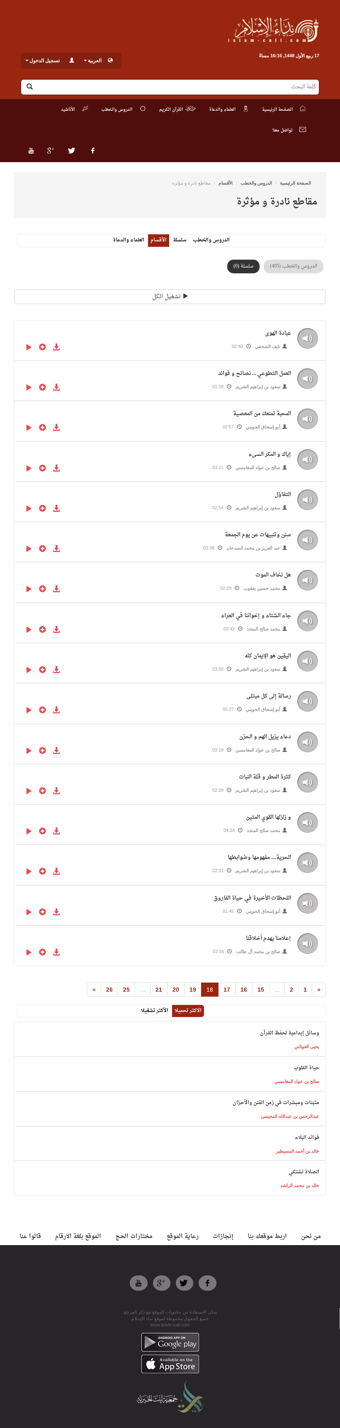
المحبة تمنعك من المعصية (262, 414)
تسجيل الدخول (44, 60)
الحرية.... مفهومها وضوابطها (259, 857)
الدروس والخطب (256, 182)
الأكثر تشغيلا (154, 1010)
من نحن (311, 1236)
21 (158, 989)
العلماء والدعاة (128, 240)
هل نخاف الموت (273, 575)
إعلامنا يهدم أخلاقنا (268, 938)
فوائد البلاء (307, 1137)
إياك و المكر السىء (269, 454)
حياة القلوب (306, 1068)
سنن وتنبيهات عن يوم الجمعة (258, 535)
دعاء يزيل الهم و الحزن (265, 737)
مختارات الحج (134, 1236)
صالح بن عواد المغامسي (296, 1081)
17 (226, 989)
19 (192, 989)
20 (175, 989)
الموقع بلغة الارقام (78, 1236)
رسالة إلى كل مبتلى (268, 696)
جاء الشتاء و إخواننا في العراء (256, 616)
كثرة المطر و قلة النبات (265, 777)
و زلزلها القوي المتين (268, 817)
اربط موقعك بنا (267, 1236)
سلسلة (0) (243, 266)
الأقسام (226, 182)
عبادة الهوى (278, 333)
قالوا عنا (30, 1236)
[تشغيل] (29, 348)
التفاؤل (282, 494)
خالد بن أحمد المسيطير (297, 1150)
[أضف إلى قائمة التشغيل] (42, 348)
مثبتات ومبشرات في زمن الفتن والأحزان (276, 1102)
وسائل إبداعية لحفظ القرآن (289, 1033)
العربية (95, 60)
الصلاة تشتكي (304, 1172)
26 (109, 989)
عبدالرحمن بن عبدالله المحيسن (290, 1116)
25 (126, 989)
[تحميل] (56, 348)
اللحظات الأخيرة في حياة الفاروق (252, 898)
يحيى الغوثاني (306, 1046)
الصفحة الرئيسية (295, 182)
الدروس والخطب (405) (293, 266)
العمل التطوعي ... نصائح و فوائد (254, 373)
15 (260, 989)
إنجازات (223, 1236)
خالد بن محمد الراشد (299, 1185)
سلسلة (180, 240)
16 (243, 989)
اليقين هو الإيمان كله (268, 656)
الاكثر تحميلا (188, 1010)
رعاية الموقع (183, 1236)
